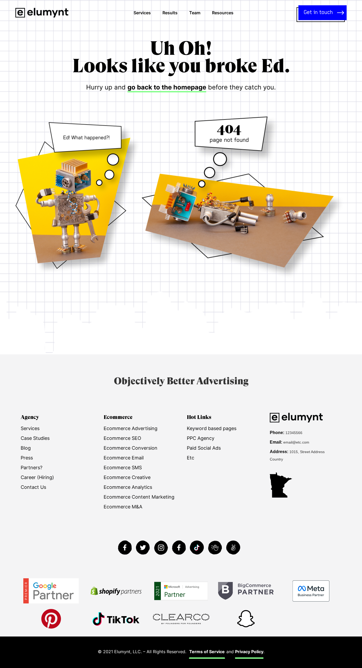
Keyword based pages (211, 428)
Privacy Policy (249, 651)
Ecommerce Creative (127, 477)
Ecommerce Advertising (130, 428)
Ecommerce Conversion (130, 448)
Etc (190, 458)
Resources (222, 12)
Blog (26, 448)
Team (194, 12)
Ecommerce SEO (122, 438)
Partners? (31, 467)
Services (142, 12)
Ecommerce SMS (123, 467)
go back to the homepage (166, 87)
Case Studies (35, 438)
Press (27, 458)
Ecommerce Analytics (128, 487)
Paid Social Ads (204, 448)
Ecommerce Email (124, 458)
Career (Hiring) (37, 477)
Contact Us (33, 487)
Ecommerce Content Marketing (139, 497)
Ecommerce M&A (123, 506)
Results (170, 12)
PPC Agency (200, 438)
